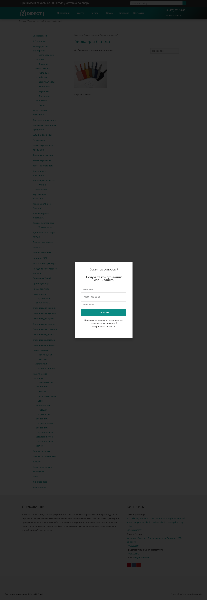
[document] (103, 300)
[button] (129, 266)
